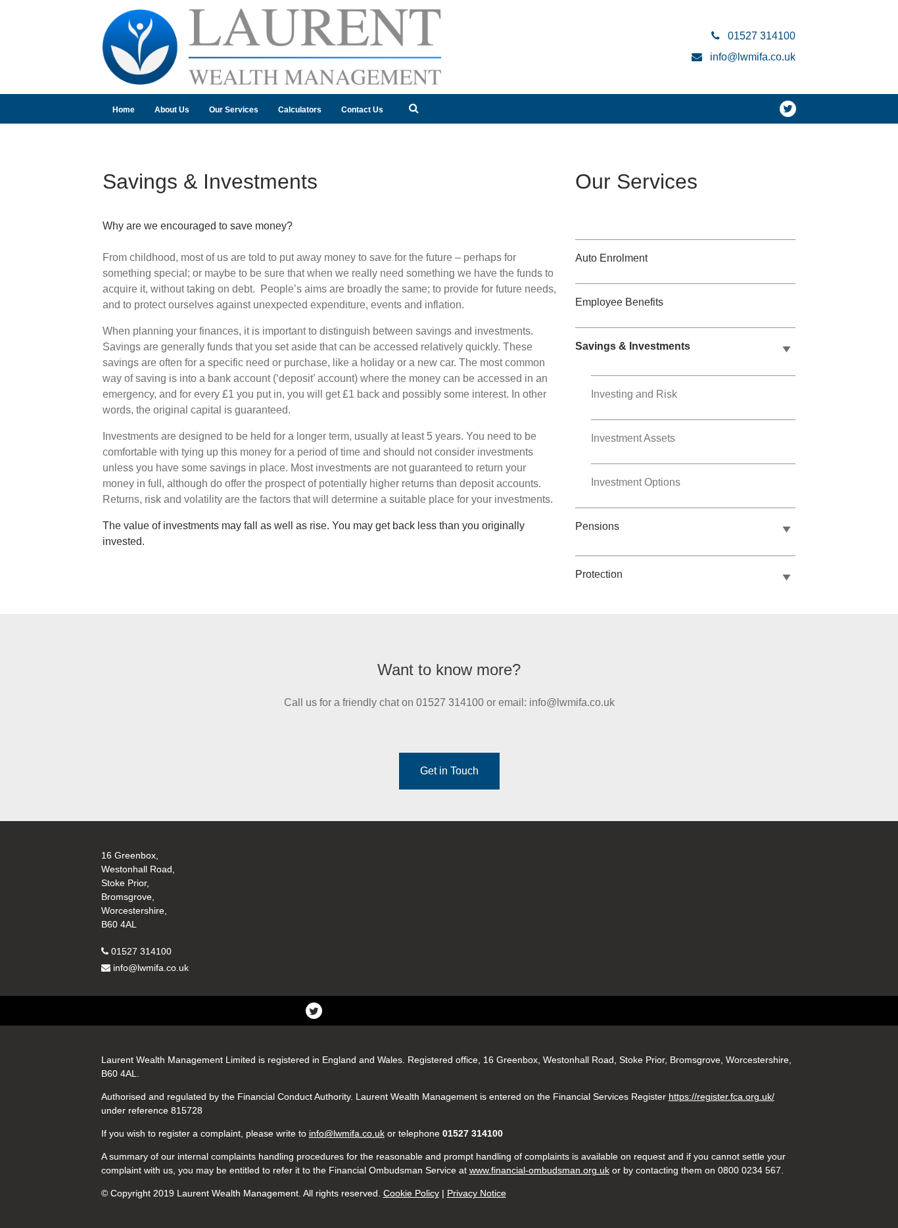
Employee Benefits (619, 302)
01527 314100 (141, 951)
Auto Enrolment (611, 258)
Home (123, 109)
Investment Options (635, 482)
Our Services (233, 109)
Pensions (597, 526)
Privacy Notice (476, 1193)
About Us (171, 109)
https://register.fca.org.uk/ (721, 1096)
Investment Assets (633, 438)
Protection (599, 574)
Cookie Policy (411, 1193)
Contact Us (362, 109)
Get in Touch (449, 770)
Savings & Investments (632, 346)
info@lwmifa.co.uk (151, 967)
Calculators (299, 109)
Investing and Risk (634, 394)
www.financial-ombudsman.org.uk (539, 1170)
